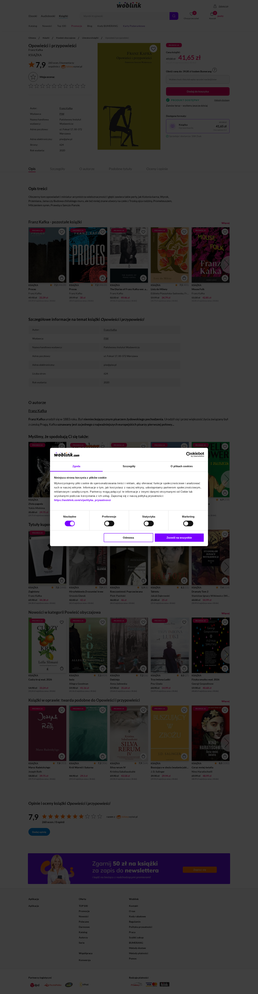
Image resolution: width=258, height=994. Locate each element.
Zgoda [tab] (76, 466)
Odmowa (128, 537)
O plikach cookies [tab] (182, 466)
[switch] (109, 523)
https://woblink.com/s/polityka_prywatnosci (82, 500)
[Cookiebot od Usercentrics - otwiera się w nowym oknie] (188, 454)
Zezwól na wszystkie (179, 537)
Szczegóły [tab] (129, 466)
